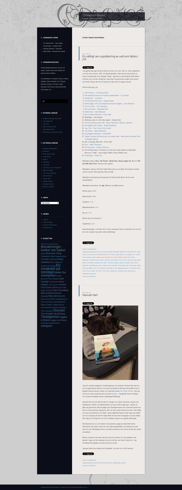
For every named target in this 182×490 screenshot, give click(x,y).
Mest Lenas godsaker (49, 173)
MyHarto (114, 394)
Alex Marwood (91, 252)
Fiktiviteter (46, 162)
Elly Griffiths (55, 262)
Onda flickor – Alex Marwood (95, 112)
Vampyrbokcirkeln (54, 323)
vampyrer (46, 325)
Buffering (122, 252)
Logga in (45, 219)
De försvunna (91, 254)
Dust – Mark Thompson (93, 145)
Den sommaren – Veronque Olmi (96, 109)
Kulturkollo (46, 165)
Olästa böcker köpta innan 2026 (52, 132)
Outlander (50, 302)
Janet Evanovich (54, 284)
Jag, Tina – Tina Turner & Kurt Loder (98, 128)
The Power (99, 271)
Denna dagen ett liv (98, 257)
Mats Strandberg (60, 290)
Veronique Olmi (122, 271)
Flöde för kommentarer (50, 225)
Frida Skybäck (53, 279)
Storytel (59, 310)
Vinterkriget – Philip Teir (93, 155)
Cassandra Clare (48, 256)
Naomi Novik (45, 299)
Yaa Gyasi (93, 273)
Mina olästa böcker (48, 129)
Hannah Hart (126, 257)
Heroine (101, 260)
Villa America (131, 271)
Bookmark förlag (53, 253)
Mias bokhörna (47, 176)
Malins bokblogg (48, 170)
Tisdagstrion (50, 317)
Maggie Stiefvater (47, 290)
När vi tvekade (112, 265)
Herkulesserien (93, 260)
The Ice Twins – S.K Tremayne (96, 106)
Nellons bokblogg (56, 299)
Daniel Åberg (47, 156)
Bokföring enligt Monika (50, 148)
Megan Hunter (130, 262)
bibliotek (43, 253)
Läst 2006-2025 (47, 121)
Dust (115, 257)
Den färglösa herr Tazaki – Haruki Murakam (100, 125)
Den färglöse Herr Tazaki (132, 254)
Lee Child (62, 287)
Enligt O (45, 159)
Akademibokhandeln (52, 244)
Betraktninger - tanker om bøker (53, 248)
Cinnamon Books (93, 15)
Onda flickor (133, 265)
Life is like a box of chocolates (52, 167)
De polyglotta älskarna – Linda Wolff (98, 134)
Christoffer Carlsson (49, 259)
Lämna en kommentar (89, 276)
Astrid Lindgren (107, 252)
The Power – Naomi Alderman (95, 131)
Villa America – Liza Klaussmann (96, 93)
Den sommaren (87, 257)
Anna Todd (99, 252)
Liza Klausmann (98, 262)
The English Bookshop (53, 313)
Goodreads (53, 282)
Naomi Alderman (93, 265)
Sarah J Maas (52, 305)
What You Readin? (48, 186)
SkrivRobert (62, 308)
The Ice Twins (90, 271)
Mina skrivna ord (56, 296)
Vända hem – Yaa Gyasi (93, 98)
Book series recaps (49, 154)
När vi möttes (103, 265)
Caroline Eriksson (131, 252)
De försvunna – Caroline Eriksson (97, 147)
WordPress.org (47, 227)
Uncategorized (91, 249)
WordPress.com (82, 487)
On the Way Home (123, 265)
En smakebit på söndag (50, 268)
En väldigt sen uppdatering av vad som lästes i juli (110, 58)
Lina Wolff (90, 262)
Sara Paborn (110, 268)
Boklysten (46, 151)
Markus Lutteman (119, 262)
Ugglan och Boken (59, 320)
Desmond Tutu (109, 257)
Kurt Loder (123, 260)
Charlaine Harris (60, 256)
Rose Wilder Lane (90, 268)
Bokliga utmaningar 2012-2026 (52, 118)
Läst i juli (129, 260)
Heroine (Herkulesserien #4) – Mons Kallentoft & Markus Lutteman (108, 123)
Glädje (120, 257)
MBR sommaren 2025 (49, 126)
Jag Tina (107, 260)
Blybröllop (116, 252)
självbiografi (116, 463)
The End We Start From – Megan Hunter (99, 101)
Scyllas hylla (47, 178)
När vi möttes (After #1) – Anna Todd (98, 114)
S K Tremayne (101, 268)
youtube (123, 463)
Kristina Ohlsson (52, 287)
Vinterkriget (85, 273)
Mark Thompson (109, 262)
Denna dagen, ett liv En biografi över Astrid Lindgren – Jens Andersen (109, 104)
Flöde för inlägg (47, 222)
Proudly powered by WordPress (50, 487)
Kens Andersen (115, 260)
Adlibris (43, 244)
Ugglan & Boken (48, 181)
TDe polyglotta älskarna (121, 268)
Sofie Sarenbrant (47, 311)
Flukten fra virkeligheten (53, 274)
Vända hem (113, 271)
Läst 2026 (46, 124)
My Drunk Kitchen (126, 391)
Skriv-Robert (53, 308)
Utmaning (44, 323)
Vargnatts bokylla (48, 184)
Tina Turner (106, 271)
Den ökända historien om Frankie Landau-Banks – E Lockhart (107, 95)
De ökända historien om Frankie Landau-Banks (109, 254)
